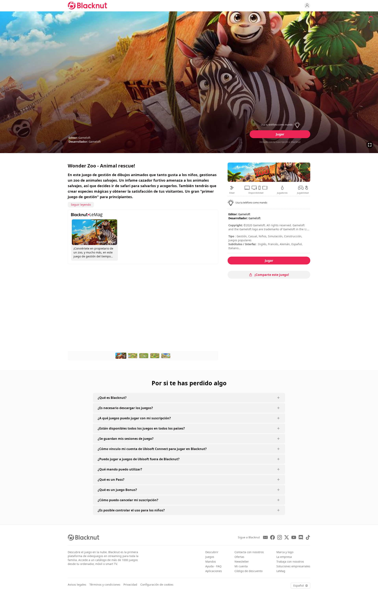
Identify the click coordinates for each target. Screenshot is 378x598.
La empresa (284, 557)
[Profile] (307, 5)
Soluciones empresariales (293, 566)
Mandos (210, 561)
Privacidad (130, 584)
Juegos (209, 557)
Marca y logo (284, 552)
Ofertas (239, 557)
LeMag (280, 571)
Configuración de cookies (156, 584)
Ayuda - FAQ (213, 566)
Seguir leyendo (81, 204)
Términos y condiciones (104, 584)
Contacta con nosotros (249, 552)
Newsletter (241, 561)
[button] (279, 125)
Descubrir (211, 552)
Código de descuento (248, 571)
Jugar (280, 134)
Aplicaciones (213, 571)
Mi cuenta (241, 566)
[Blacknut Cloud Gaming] (87, 5)
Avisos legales (77, 584)
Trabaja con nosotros (290, 561)
